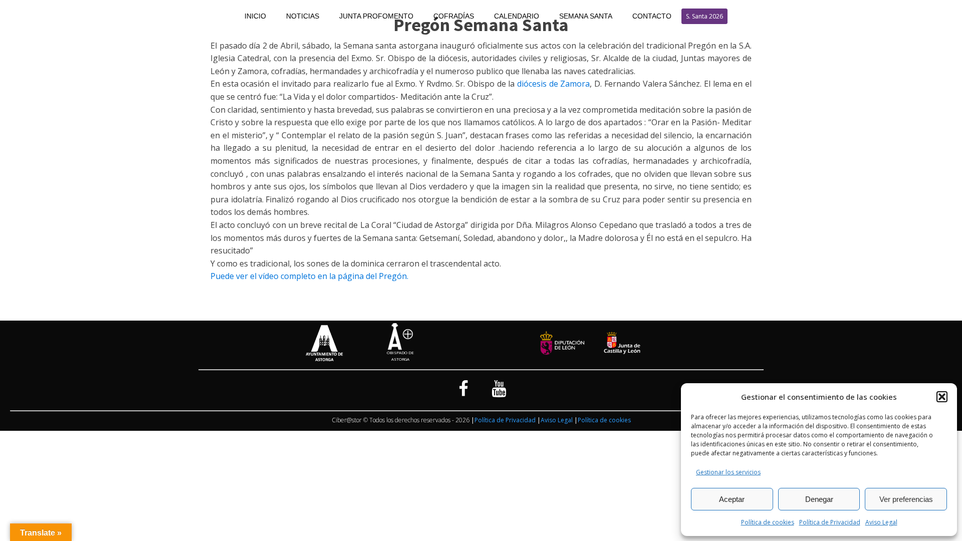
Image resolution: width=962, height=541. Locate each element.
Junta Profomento (376, 16)
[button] (942, 397)
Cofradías (453, 16)
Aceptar (732, 499)
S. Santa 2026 (704, 16)
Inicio (255, 16)
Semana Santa (585, 16)
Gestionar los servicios (728, 472)
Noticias (302, 16)
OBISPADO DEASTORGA (400, 356)
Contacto (651, 16)
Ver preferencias (906, 499)
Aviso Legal (881, 522)
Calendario (516, 16)
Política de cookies (767, 522)
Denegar (819, 499)
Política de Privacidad (829, 522)
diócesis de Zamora (553, 83)
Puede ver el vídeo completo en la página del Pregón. (309, 276)
